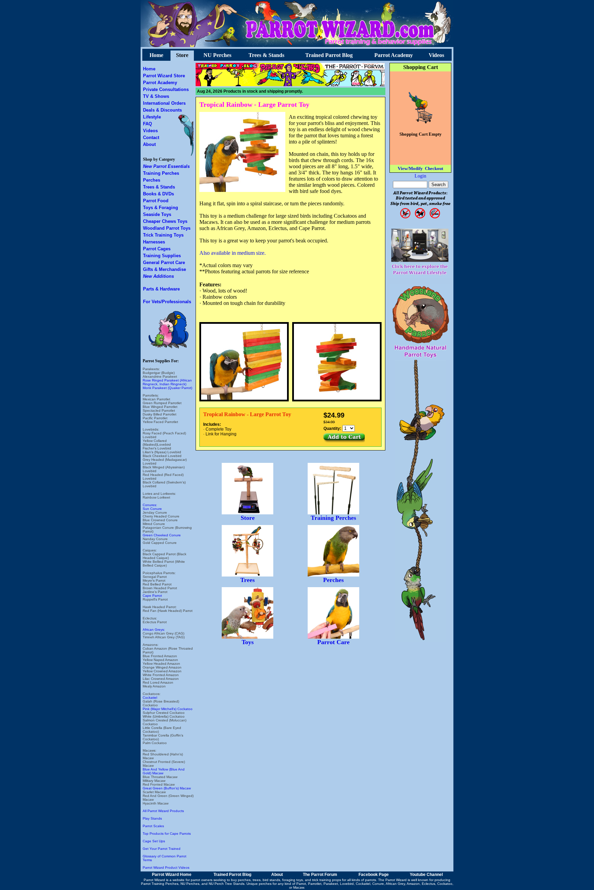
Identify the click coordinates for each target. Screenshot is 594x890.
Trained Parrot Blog (329, 55)
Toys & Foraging (160, 207)
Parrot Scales (153, 826)
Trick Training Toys (163, 235)
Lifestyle (152, 116)
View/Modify (410, 168)
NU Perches (217, 55)
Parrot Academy (393, 55)
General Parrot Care (164, 262)
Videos (436, 55)
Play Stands (152, 818)
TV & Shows (156, 96)
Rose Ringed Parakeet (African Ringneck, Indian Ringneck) (167, 382)
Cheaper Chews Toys (165, 221)
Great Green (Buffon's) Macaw (167, 788)
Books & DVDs (158, 193)
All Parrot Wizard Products (163, 811)
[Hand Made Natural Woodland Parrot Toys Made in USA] (420, 358)
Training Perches (161, 173)
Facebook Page (374, 874)
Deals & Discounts (162, 110)
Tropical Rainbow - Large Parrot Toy (254, 104)
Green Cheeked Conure (162, 535)
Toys (248, 642)
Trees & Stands (266, 55)
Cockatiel (150, 697)
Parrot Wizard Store (164, 75)
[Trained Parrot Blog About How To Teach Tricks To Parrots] (226, 84)
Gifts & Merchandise (164, 269)
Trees (247, 580)
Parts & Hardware (161, 289)
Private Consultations (166, 89)
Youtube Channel (426, 874)
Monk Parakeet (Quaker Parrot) (167, 388)
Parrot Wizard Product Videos (166, 867)
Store (182, 55)
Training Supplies (162, 255)
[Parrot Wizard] (290, 84)
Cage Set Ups (154, 841)
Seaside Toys (157, 214)
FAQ (147, 123)
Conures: (150, 505)
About (149, 144)
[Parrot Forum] (354, 84)
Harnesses (154, 241)
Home (156, 55)
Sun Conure (152, 509)
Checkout (434, 168)
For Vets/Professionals (167, 301)
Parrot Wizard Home (171, 874)
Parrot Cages (156, 248)
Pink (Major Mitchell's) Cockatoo (167, 709)
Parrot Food (155, 200)
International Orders (164, 103)
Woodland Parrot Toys (166, 228)
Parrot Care (333, 642)
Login (420, 176)
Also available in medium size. (232, 253)
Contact (151, 137)
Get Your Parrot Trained (161, 849)
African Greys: (154, 629)
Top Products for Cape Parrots (167, 833)
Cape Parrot (152, 595)
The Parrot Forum (320, 874)
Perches (151, 180)
